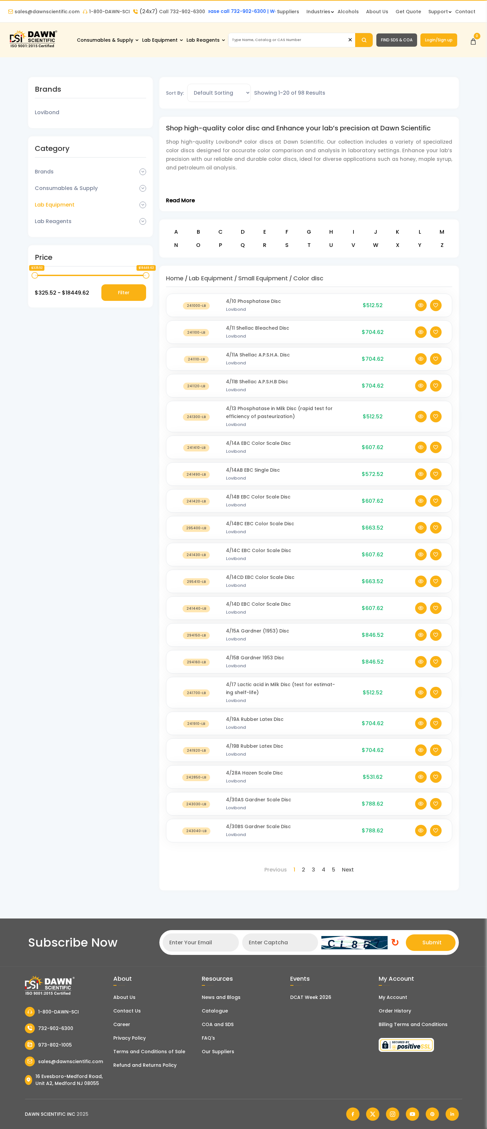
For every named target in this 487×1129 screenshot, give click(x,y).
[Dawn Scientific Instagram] (392, 1114)
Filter (124, 292)
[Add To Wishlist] (436, 305)
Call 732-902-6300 (172, 11)
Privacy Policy (129, 1038)
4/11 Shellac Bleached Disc (257, 328)
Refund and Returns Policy (145, 1065)
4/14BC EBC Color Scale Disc (260, 523)
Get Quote (408, 11)
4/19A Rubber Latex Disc (255, 719)
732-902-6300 (55, 1028)
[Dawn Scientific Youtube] (412, 1114)
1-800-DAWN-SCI (109, 11)
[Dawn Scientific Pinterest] (432, 1114)
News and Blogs (221, 997)
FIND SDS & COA (396, 40)
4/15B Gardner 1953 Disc (255, 657)
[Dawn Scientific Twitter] (372, 1114)
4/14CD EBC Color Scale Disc (260, 577)
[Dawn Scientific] (33, 46)
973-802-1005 (55, 1045)
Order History (395, 1011)
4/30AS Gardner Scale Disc (258, 799)
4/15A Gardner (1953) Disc (257, 631)
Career (121, 1024)
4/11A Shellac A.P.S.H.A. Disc (258, 355)
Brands (44, 171)
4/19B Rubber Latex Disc (254, 746)
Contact (465, 11)
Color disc (308, 278)
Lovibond (47, 112)
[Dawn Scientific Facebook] (352, 1114)
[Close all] (350, 40)
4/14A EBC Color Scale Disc (258, 443)
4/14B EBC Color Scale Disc (258, 497)
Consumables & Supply (105, 40)
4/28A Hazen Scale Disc (254, 773)
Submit (432, 942)
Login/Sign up (439, 40)
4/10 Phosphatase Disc (253, 301)
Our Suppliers (218, 1051)
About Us (377, 11)
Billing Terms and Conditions (413, 1024)
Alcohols (348, 11)
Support (438, 11)
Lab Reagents (203, 40)
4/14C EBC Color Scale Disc (258, 550)
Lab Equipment (160, 40)
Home (175, 278)
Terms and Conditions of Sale (149, 1051)
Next (348, 869)
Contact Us (127, 1011)
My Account (393, 997)
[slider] (34, 275)
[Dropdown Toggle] (142, 171)
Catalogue (215, 1011)
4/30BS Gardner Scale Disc (258, 826)
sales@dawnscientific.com (47, 11)
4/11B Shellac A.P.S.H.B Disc (257, 381)
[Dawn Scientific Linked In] (452, 1114)
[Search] (364, 40)
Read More (180, 200)
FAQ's (208, 1038)
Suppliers (288, 11)
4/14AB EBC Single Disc (253, 470)
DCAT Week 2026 (310, 997)
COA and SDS (218, 1024)
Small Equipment (263, 278)
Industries (318, 11)
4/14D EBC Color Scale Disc (258, 604)
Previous (275, 869)
